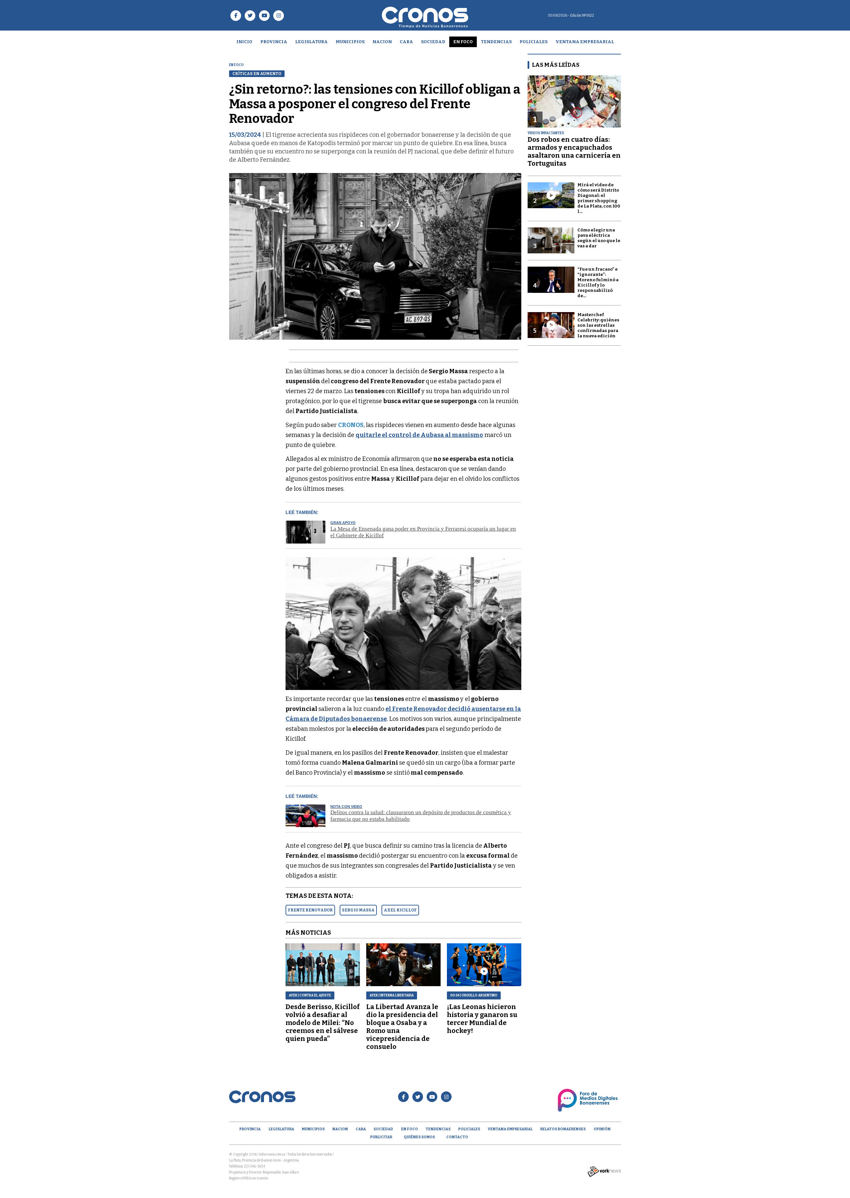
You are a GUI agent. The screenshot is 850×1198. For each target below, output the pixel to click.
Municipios (350, 41)
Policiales (534, 41)
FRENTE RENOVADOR (310, 910)
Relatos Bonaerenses (563, 1129)
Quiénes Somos (419, 1137)
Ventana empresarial (584, 41)
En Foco (463, 41)
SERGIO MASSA (358, 910)
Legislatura (311, 41)
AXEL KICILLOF (400, 910)
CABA (406, 41)
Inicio (244, 41)
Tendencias (496, 41)
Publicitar (381, 1137)
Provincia (273, 41)
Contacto (457, 1137)
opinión (602, 1129)
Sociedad (433, 41)
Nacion (382, 41)
